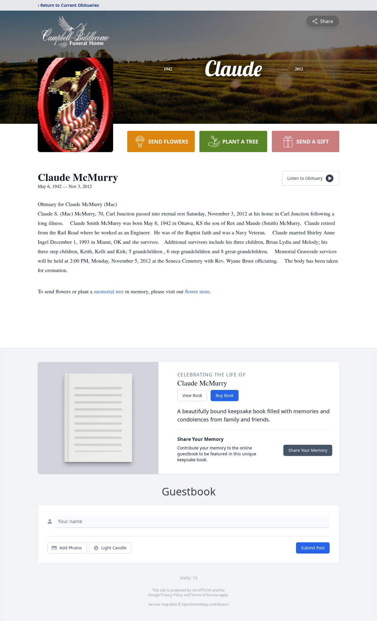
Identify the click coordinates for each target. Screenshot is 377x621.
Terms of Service (204, 594)
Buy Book (225, 395)
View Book (192, 395)
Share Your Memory (307, 450)
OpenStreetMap (195, 604)
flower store (197, 291)
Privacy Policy (172, 594)
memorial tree (109, 291)
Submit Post (313, 548)
